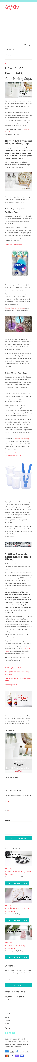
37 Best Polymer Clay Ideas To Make (18, 872)
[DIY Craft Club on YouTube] (10, 1033)
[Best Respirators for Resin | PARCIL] (18, 548)
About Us (8, 1018)
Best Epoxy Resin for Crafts (13, 668)
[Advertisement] (18, 32)
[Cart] (30, 45)
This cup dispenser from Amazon (15, 308)
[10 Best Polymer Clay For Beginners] (18, 932)
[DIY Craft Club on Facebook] (6, 1033)
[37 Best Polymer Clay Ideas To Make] (18, 858)
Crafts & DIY (10, 49)
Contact (7, 1021)
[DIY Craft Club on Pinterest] (13, 1033)
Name (7, 802)
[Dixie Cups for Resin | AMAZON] (20, 277)
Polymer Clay (8, 869)
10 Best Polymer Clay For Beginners (17, 946)
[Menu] (25, 45)
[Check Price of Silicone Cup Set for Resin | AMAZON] (18, 490)
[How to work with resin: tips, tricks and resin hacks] (18, 708)
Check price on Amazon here (13, 244)
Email (7, 811)
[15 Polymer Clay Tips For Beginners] (18, 895)
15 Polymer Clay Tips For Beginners (17, 909)
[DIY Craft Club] (12, 9)
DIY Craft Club (14, 1039)
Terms (7, 1024)
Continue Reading (16, 883)
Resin (6, 64)
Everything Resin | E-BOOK (13, 685)
